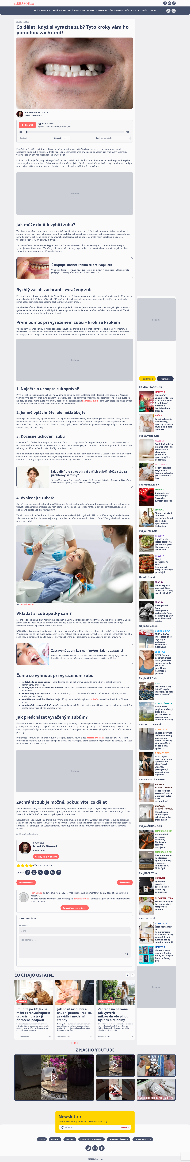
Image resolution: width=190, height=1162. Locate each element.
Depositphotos (27, 604)
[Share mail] (58, 872)
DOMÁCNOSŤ (162, 729)
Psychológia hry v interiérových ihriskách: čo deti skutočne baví (164, 690)
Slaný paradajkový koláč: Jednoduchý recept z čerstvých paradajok (164, 565)
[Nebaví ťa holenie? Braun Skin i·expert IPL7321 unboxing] (115, 1090)
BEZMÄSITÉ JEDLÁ (164, 898)
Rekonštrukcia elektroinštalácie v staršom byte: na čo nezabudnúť (163, 795)
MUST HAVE (161, 464)
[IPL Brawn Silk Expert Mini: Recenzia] (156, 1090)
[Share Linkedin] (52, 872)
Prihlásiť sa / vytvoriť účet (74, 908)
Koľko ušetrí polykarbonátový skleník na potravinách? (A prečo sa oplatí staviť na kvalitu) (164, 713)
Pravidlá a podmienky (91, 1139)
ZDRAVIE (159, 489)
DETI (157, 683)
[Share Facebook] (27, 872)
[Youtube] (169, 3)
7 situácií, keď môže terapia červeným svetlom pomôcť (163, 497)
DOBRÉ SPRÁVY (162, 631)
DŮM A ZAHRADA (116, 10)
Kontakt (55, 1139)
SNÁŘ (70, 10)
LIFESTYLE (45, 10)
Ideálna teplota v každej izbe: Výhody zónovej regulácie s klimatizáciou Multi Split (164, 862)
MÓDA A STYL (131, 10)
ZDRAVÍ (54, 10)
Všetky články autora (46, 856)
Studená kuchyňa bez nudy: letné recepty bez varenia (164, 905)
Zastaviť (23, 138)
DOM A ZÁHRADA (164, 703)
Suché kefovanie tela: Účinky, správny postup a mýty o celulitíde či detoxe (164, 424)
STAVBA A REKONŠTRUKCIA (164, 786)
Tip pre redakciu (143, 1139)
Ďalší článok (124, 882)
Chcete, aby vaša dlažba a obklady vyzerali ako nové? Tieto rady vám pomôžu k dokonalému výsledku (163, 740)
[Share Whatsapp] (34, 872)
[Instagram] (174, 3)
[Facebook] (165, 3)
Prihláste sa (36, 892)
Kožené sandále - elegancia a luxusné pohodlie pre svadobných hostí (164, 472)
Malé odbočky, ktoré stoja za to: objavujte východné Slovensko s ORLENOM (163, 640)
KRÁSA (37, 10)
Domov (19, 22)
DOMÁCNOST (101, 10)
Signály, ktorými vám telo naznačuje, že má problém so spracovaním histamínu (164, 519)
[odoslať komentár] (126, 954)
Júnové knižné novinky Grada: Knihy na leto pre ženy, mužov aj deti (164, 955)
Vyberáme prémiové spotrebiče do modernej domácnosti (162, 886)
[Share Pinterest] (46, 872)
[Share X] (40, 872)
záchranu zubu (90, 400)
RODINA (62, 10)
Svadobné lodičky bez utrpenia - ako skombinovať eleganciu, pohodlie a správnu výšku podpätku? (164, 452)
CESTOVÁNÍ (143, 10)
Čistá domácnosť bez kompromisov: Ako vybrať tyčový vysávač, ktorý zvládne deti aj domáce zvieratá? (164, 934)
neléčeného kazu (95, 737)
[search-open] (174, 11)
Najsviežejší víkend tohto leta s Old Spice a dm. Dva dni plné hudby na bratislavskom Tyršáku (164, 403)
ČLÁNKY (159, 582)
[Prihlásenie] (168, 11)
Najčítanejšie (147, 379)
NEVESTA (159, 440)
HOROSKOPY (79, 10)
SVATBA (153, 10)
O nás (42, 1139)
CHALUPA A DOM (163, 831)
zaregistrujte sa (81, 898)
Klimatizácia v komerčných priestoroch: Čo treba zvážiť (163, 816)
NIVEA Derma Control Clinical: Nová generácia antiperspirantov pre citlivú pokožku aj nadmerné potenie (164, 664)
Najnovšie (165, 379)
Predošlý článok (26, 882)
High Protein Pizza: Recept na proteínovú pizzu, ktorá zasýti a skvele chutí (164, 544)
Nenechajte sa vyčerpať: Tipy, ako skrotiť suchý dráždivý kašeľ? (164, 589)
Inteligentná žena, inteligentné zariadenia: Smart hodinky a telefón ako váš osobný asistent (164, 613)
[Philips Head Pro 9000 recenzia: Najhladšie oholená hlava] (156, 1065)
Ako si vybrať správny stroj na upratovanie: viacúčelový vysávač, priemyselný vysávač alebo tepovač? (163, 765)
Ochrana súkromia (118, 1139)
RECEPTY (90, 10)
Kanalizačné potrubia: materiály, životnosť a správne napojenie (161, 841)
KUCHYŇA (160, 878)
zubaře (94, 699)
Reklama (70, 1139)
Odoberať (125, 1127)
